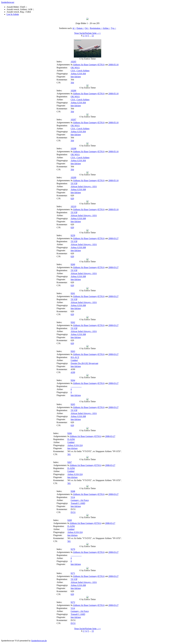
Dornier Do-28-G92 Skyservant (84, 363)
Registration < (96, 28)
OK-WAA (75, 67)
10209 (73, 177)
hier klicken (76, 76)
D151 (73, 512)
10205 (73, 61)
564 (72, 82)
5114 (73, 497)
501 (69, 454)
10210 (73, 206)
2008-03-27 (113, 238)
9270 (73, 549)
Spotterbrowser (7, 2)
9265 (73, 404)
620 (72, 198)
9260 (73, 264)
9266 (69, 433)
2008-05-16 (113, 64)
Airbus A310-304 (78, 73)
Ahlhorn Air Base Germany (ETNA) (89, 64)
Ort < (87, 28)
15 (93, 35)
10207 (73, 119)
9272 (73, 602)
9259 (73, 235)
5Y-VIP (74, 183)
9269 (69, 520)
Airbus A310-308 (78, 189)
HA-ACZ (75, 357)
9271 (73, 573)
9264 (73, 380)
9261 (73, 293)
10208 (73, 148)
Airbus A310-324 (75, 445)
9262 (73, 322)
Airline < (106, 28)
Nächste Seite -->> (93, 33)
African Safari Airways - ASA (84, 186)
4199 (73, 372)
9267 (69, 462)
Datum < (80, 28)
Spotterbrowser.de (39, 640)
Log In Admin (13, 14)
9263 (73, 351)
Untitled (74, 360)
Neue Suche (79, 33)
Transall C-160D (78, 503)
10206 (73, 90)
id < (74, 28)
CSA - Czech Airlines (80, 70)
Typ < (113, 28)
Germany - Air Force (80, 500)
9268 (73, 491)
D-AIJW (71, 439)
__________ (76, 386)
